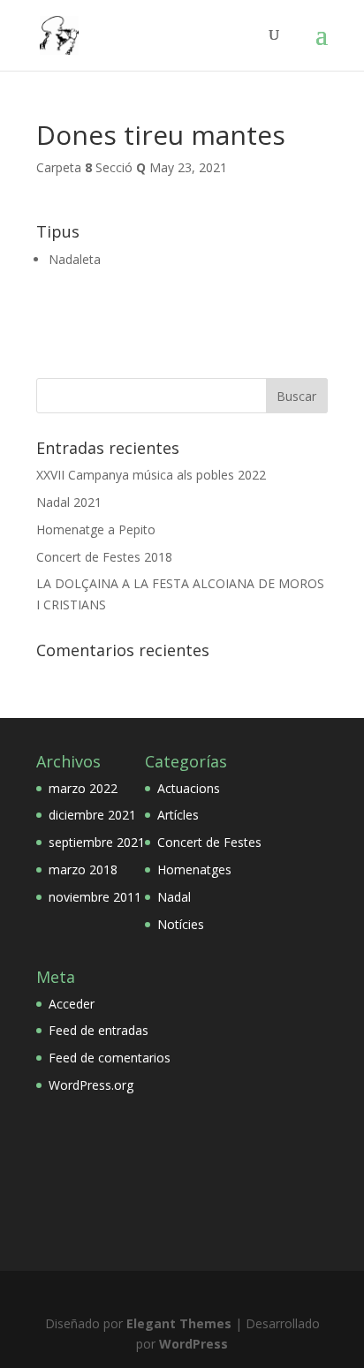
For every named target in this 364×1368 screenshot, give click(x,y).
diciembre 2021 (92, 814)
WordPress (193, 1343)
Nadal (174, 896)
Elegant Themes (178, 1323)
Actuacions (188, 788)
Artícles (178, 814)
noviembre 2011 (95, 896)
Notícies (180, 924)
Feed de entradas (98, 1030)
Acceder (72, 1003)
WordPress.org (91, 1085)
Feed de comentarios (110, 1057)
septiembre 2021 (97, 842)
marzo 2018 (83, 869)
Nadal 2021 (69, 502)
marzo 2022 (83, 788)
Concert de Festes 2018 (104, 556)
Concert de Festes (209, 842)
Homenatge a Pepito (95, 529)
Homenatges (194, 869)
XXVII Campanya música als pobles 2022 (151, 474)
